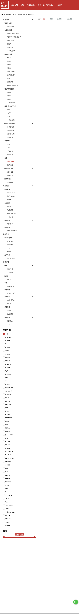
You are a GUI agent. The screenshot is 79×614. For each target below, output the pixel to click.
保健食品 (10, 251)
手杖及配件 (10, 286)
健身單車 (10, 61)
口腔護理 (7, 227)
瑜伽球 (9, 96)
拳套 (8, 116)
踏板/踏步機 (11, 71)
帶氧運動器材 (8, 54)
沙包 (8, 109)
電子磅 (9, 310)
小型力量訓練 (11, 51)
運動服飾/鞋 (8, 23)
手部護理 (10, 217)
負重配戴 (10, 47)
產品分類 (14, 5)
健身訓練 (8, 14)
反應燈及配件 (11, 75)
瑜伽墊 (9, 99)
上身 (8, 148)
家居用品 (10, 241)
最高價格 (59, 19)
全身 (8, 144)
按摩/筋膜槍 (21, 14)
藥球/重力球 (11, 40)
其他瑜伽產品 (11, 103)
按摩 (14, 14)
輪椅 (5, 265)
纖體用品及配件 (12, 213)
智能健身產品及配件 (13, 33)
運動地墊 (10, 172)
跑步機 (9, 58)
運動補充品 (7, 179)
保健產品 (7, 317)
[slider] (4, 537)
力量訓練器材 (8, 30)
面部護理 (7, 189)
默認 (44, 19)
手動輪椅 (10, 272)
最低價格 (69, 19)
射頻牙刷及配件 (12, 231)
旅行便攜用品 (11, 258)
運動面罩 (10, 137)
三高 (8, 248)
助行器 (6, 276)
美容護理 (6, 186)
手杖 (5, 283)
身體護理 (7, 203)
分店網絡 (59, 5)
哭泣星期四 (31, 5)
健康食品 (10, 321)
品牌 (22, 5)
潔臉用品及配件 (12, 196)
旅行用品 (7, 255)
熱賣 (51, 19)
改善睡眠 (10, 245)
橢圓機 (9, 65)
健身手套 (10, 82)
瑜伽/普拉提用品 (9, 89)
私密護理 (10, 210)
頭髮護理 (7, 220)
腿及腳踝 (10, 154)
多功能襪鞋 (10, 127)
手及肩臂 (10, 151)
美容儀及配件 (11, 193)
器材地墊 (10, 175)
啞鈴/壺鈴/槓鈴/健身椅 (14, 37)
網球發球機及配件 (12, 85)
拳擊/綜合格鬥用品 (10, 106)
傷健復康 (6, 262)
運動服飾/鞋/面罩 (9, 123)
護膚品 (9, 200)
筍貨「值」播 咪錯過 (45, 5)
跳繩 (8, 78)
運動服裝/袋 (11, 134)
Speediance (31, 14)
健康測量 (7, 307)
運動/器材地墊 (8, 168)
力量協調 (7, 297)
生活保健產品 (8, 238)
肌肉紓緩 (10, 165)
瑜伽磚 (9, 92)
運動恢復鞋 (10, 26)
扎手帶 (9, 113)
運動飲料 (10, 182)
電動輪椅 (10, 269)
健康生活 (6, 234)
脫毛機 (9, 206)
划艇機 (9, 68)
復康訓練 (7, 290)
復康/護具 (7, 141)
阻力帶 (9, 44)
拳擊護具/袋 (11, 120)
